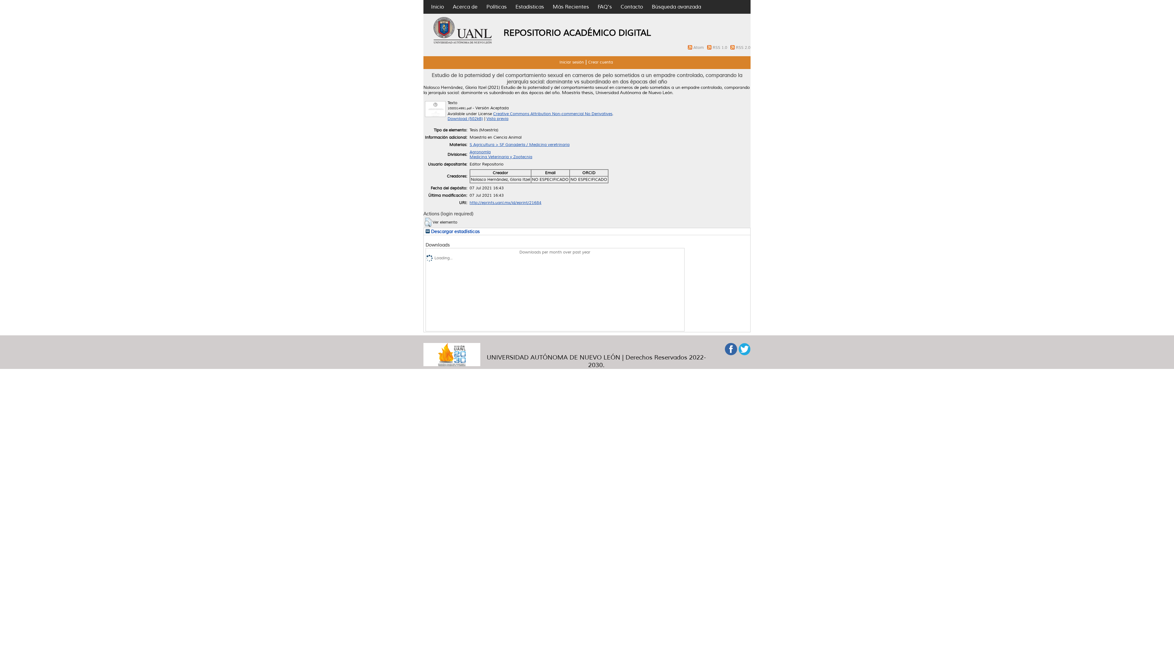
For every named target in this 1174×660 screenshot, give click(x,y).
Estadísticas (529, 7)
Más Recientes (571, 7)
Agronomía (480, 152)
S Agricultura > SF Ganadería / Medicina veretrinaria (520, 144)
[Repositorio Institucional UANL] (463, 42)
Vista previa (497, 118)
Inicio (437, 7)
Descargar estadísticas (455, 231)
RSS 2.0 (743, 47)
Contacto (632, 7)
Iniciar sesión (571, 62)
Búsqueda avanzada (676, 7)
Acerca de (465, 7)
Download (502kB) (465, 118)
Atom (699, 47)
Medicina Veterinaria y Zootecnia (501, 157)
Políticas (496, 7)
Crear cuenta (600, 62)
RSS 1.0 (721, 47)
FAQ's (605, 7)
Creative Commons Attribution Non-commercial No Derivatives (552, 113)
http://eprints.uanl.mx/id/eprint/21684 (505, 202)
